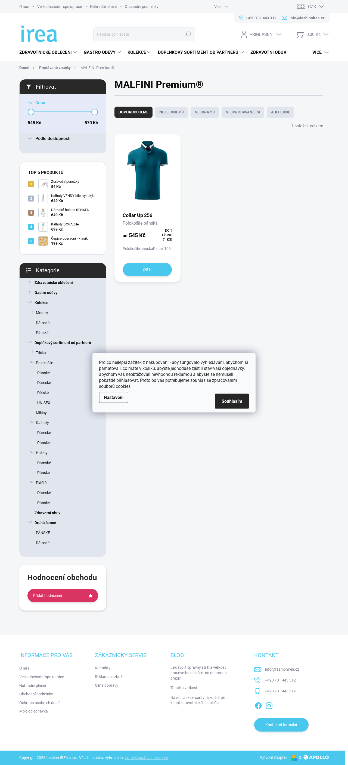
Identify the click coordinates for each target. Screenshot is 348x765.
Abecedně (280, 112)
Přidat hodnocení (47, 595)
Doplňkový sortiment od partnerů (63, 342)
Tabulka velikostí (184, 688)
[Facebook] (258, 705)
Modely (42, 313)
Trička (41, 353)
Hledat (188, 34)
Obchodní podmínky (142, 6)
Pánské (43, 373)
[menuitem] (48, 52)
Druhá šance (45, 523)
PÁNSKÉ (43, 533)
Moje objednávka (33, 711)
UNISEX (43, 403)
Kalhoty (42, 422)
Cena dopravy (106, 685)
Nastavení (113, 397)
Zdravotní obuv (47, 513)
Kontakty (102, 668)
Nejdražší (205, 112)
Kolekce (41, 303)
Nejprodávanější (243, 112)
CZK (312, 6)
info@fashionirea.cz (282, 669)
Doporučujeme (133, 112)
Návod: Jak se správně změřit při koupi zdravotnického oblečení (197, 700)
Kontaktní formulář (281, 725)
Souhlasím (232, 401)
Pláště (41, 483)
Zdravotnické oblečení (54, 282)
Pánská (42, 332)
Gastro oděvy (46, 292)
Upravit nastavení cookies (146, 757)
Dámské (44, 382)
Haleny (42, 453)
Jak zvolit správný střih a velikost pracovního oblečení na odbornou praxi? (198, 672)
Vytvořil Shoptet (273, 757)
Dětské (43, 393)
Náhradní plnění (103, 6)
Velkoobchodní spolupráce (59, 6)
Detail (147, 269)
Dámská (43, 323)
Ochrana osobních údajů (40, 703)
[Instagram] (269, 705)
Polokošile (44, 363)
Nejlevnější (171, 112)
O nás (24, 6)
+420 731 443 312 (280, 680)
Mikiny (41, 413)
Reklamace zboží (109, 676)
